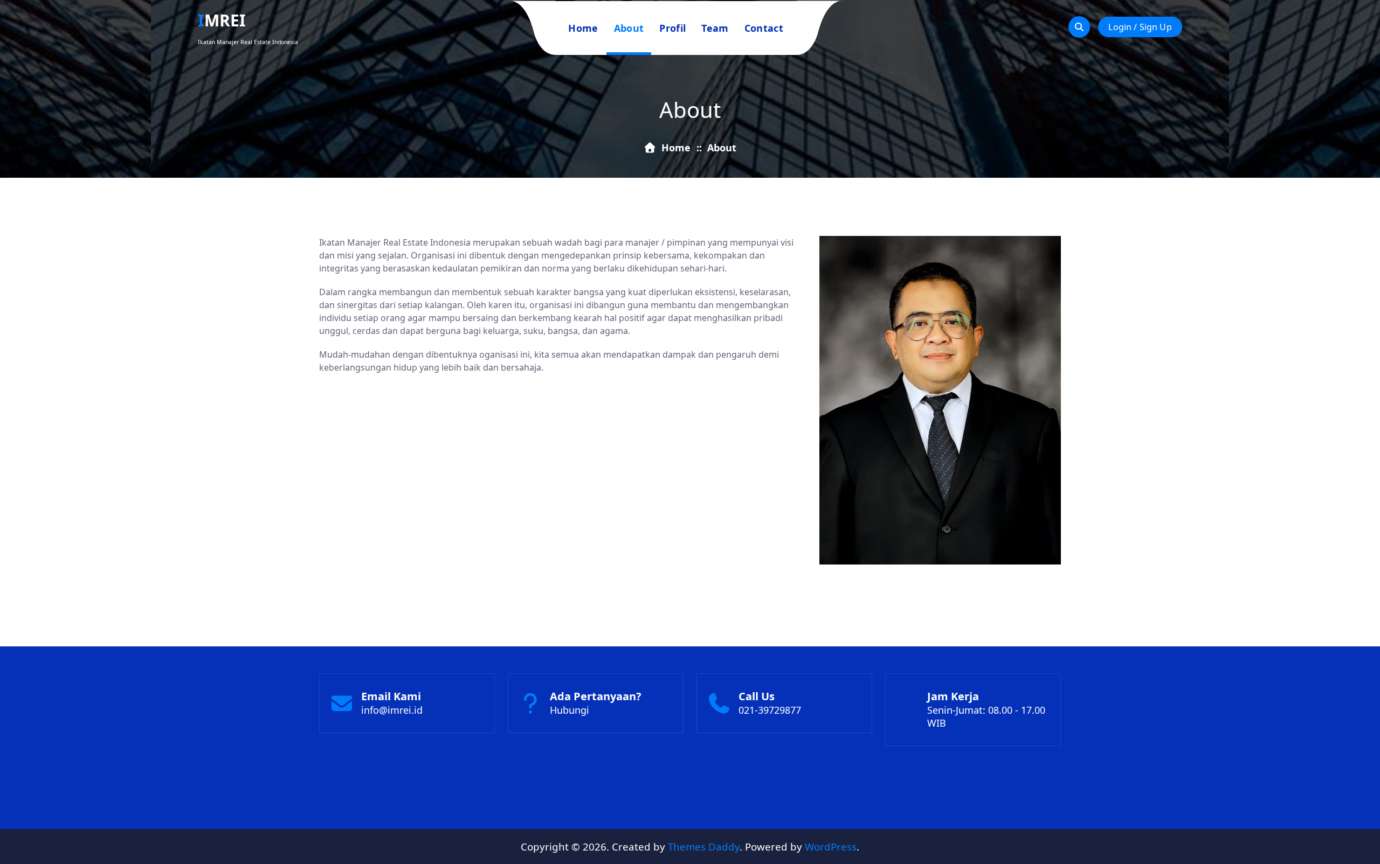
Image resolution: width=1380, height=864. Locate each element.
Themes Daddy (704, 846)
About (629, 28)
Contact (763, 28)
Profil (672, 28)
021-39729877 (770, 709)
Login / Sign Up (1139, 27)
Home (583, 28)
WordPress (831, 846)
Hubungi (569, 709)
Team (714, 28)
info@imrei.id (392, 709)
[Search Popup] (1079, 27)
